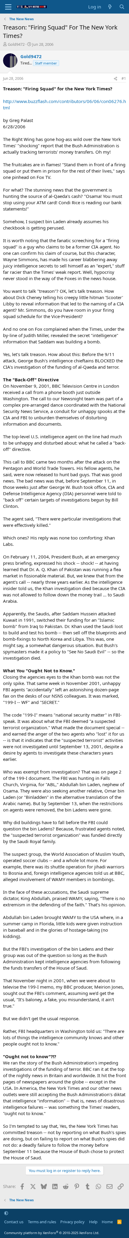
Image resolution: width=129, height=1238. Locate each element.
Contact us (13, 1221)
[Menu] (8, 7)
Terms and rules (42, 1221)
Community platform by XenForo (51, 1232)
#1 (124, 78)
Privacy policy (72, 1221)
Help (93, 1221)
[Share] (115, 78)
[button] (6, 1213)
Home (107, 1221)
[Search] (122, 6)
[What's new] (110, 6)
